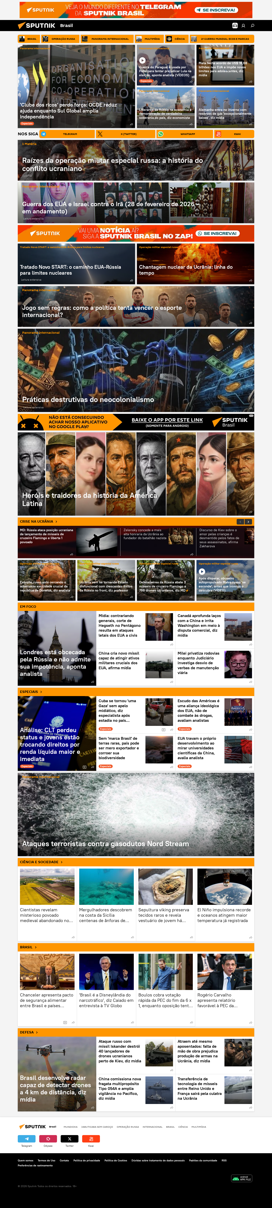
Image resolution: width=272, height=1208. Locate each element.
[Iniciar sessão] (243, 25)
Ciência (183, 1126)
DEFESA (27, 1032)
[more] (131, 124)
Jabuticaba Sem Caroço (97, 1126)
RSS (224, 1160)
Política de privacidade (86, 1160)
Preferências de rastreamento (35, 1165)
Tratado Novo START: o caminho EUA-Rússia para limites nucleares (62, 247)
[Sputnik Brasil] (38, 30)
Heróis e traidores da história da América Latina (136, 474)
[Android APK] (241, 1179)
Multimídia (199, 1126)
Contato (64, 1160)
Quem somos (25, 1160)
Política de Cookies (116, 1160)
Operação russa (128, 1126)
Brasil (170, 1126)
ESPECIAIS (29, 691)
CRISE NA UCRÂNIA (36, 521)
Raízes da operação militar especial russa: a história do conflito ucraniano (112, 164)
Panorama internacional (35, 48)
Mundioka (71, 1126)
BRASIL (26, 947)
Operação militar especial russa (158, 247)
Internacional (152, 1126)
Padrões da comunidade (203, 1160)
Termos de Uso (46, 1160)
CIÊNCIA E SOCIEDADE (39, 862)
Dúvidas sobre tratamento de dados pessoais (158, 1160)
